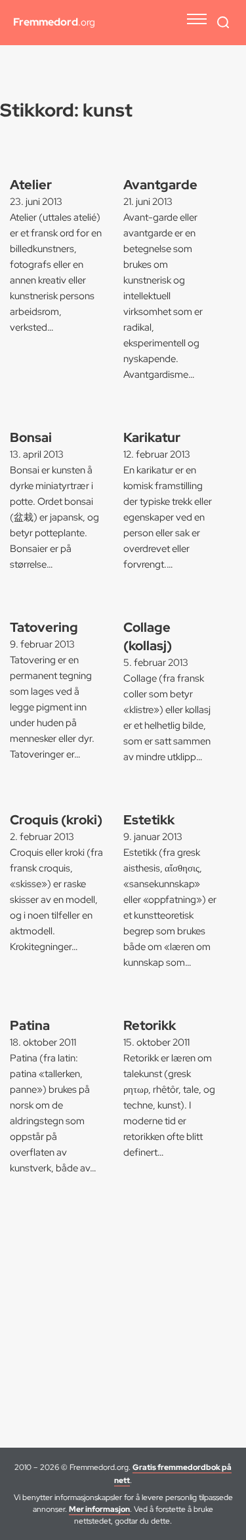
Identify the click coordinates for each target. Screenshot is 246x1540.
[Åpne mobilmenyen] (197, 19)
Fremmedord (54, 22)
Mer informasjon (99, 1509)
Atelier (31, 184)
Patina (30, 1025)
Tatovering (44, 627)
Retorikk (149, 1025)
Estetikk (148, 819)
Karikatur (151, 437)
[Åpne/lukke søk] (223, 22)
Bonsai (31, 437)
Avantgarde (160, 184)
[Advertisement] (123, 1318)
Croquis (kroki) (56, 819)
